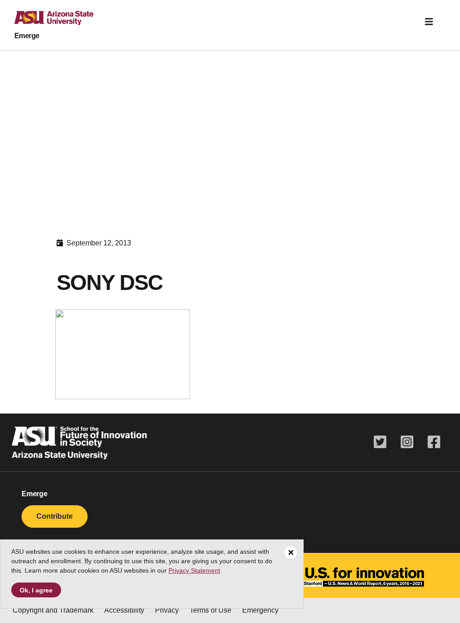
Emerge (27, 36)
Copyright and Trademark (53, 610)
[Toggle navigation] (429, 21)
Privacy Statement (194, 570)
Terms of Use (210, 610)
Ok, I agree (36, 590)
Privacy (167, 610)
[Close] (290, 552)
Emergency (260, 610)
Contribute (54, 516)
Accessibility (124, 610)
